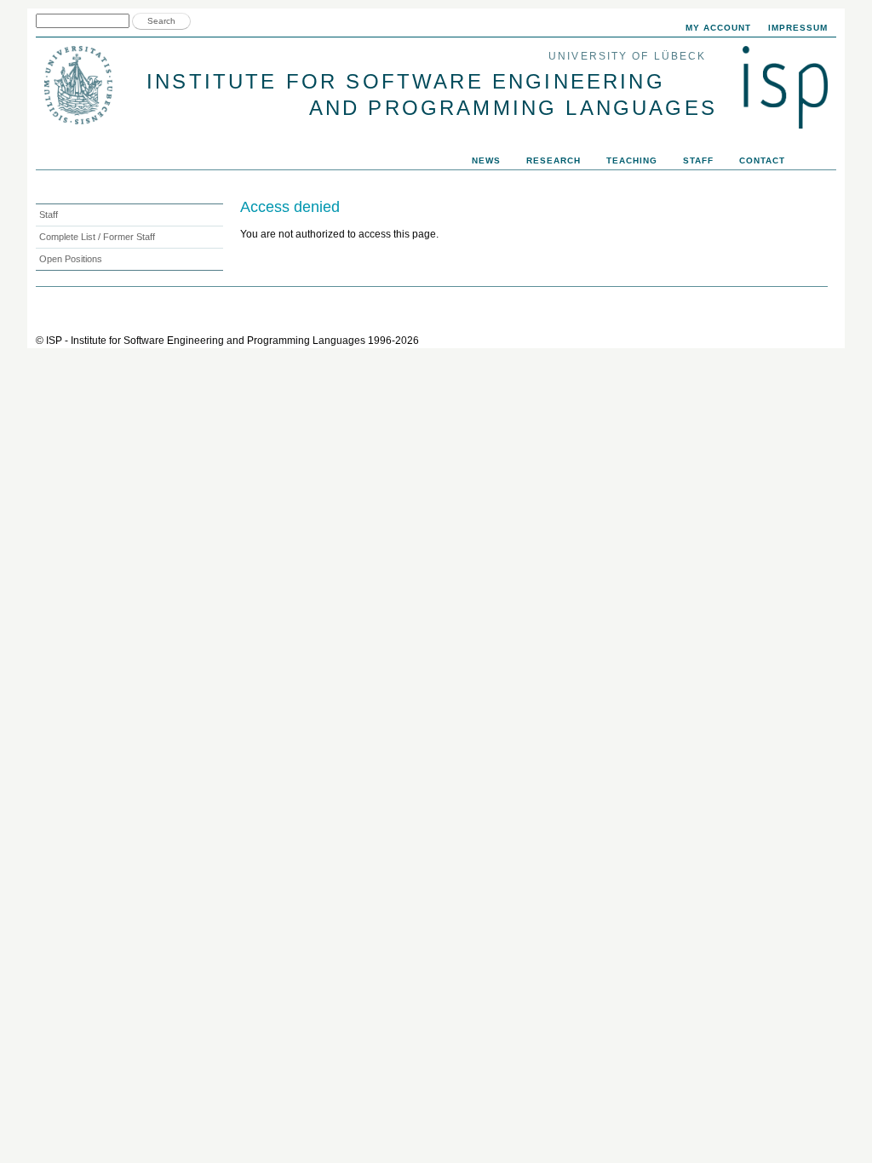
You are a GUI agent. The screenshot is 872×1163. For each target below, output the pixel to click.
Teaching (631, 160)
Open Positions (70, 259)
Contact (762, 160)
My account (718, 27)
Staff (698, 160)
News (486, 160)
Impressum (798, 27)
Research (553, 160)
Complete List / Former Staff (97, 237)
